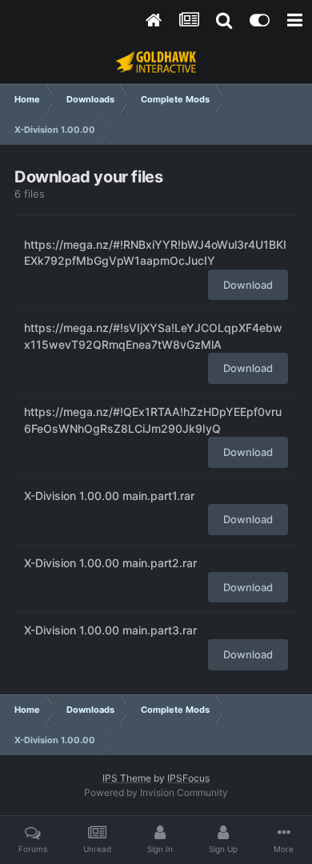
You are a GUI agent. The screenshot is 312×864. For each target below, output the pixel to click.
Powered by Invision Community (156, 792)
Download (248, 284)
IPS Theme (126, 778)
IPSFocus (188, 778)
